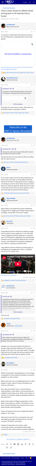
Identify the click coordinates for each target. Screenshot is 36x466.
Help (22, 458)
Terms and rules (5, 458)
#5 (34, 205)
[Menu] (2, 2)
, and (16, 162)
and (12, 318)
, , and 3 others (16, 193)
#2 (34, 85)
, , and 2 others (16, 113)
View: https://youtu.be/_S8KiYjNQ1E (8, 275)
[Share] (31, 32)
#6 (34, 228)
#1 (34, 31)
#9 (34, 370)
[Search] (34, 2)
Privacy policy (16, 458)
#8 (34, 331)
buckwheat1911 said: (8, 149)
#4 (34, 174)
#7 (34, 292)
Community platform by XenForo (16, 461)
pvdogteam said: (7, 88)
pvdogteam (5, 19)
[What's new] (30, 2)
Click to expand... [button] (18, 104)
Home (27, 458)
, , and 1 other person (19, 72)
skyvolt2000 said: (7, 334)
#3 (34, 145)
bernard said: (6, 296)
